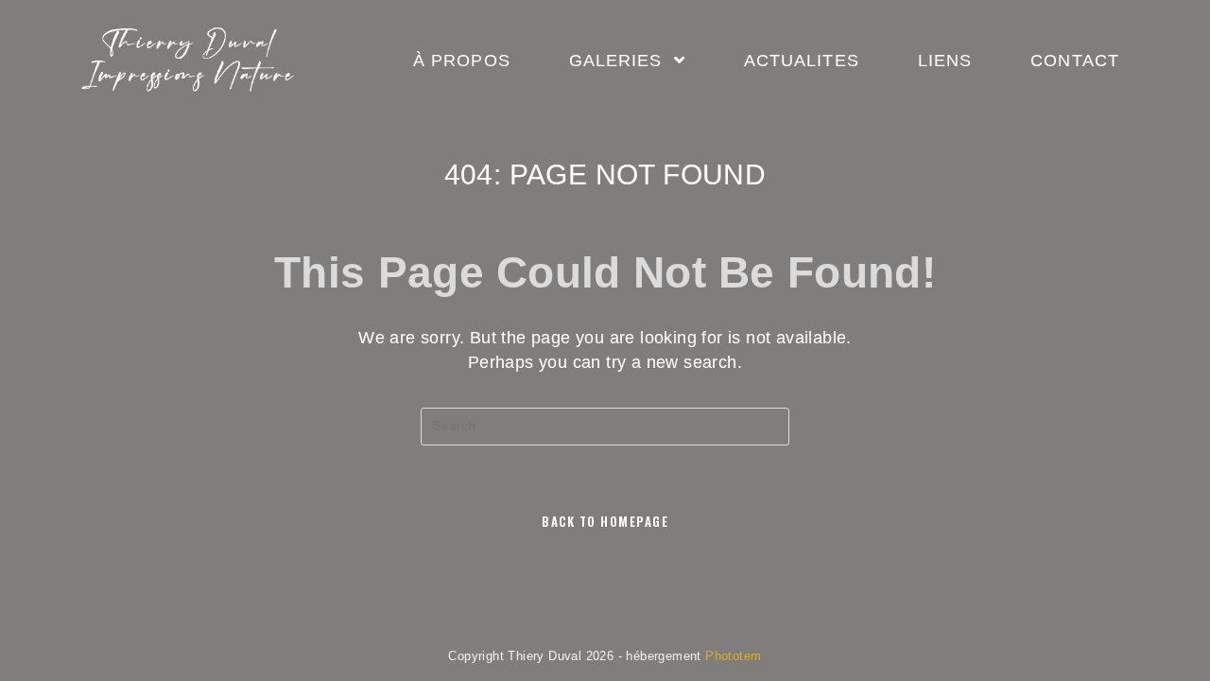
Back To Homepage (605, 521)
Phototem (733, 656)
